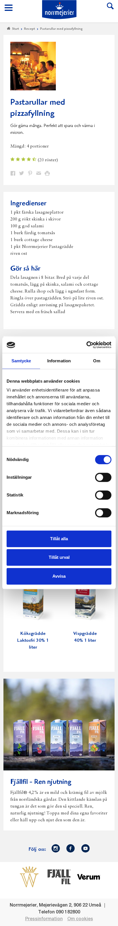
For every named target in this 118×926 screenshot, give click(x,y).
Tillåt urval (59, 557)
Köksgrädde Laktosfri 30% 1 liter (33, 640)
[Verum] (88, 876)
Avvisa (59, 576)
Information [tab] (59, 360)
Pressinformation (44, 919)
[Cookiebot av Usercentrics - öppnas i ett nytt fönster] (86, 345)
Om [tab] (96, 360)
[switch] (103, 476)
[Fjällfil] (59, 876)
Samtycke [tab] (21, 360)
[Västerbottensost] (29, 876)
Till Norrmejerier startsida (59, 9)
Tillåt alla (59, 538)
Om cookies (80, 919)
